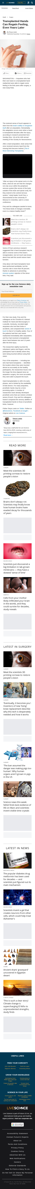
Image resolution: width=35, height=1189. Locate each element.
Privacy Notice (23, 302)
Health (4, 17)
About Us (17, 1141)
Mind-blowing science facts (24, 1100)
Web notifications (17, 1158)
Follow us (19, 73)
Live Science (20, 413)
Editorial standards (17, 1166)
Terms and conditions (17, 1144)
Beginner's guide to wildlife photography (25, 1096)
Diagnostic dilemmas (10, 1068)
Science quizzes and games (10, 1096)
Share (7, 73)
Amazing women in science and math (25, 1079)
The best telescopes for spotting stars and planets (10, 1100)
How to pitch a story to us (17, 1169)
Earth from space (24, 1066)
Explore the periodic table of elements (10, 1084)
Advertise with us (17, 1155)
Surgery (11, 17)
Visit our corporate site (23, 1118)
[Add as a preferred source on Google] (17, 1125)
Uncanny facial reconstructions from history (24, 1085)
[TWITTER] (14, 423)
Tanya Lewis (13, 32)
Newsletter (29, 73)
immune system (8, 273)
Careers (17, 1162)
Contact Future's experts (18, 1137)
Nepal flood (15, 8)
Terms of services (22, 300)
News (28, 34)
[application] (17, 164)
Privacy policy (17, 1148)
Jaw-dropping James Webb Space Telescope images (10, 1080)
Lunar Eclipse (29, 8)
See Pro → (21, 2)
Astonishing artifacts (24, 1068)
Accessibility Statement (17, 1133)
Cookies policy (17, 1151)
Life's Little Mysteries (10, 1066)
